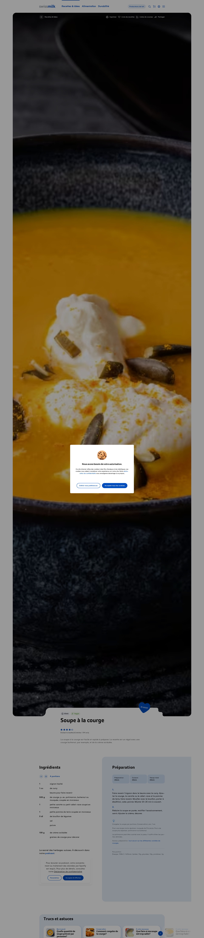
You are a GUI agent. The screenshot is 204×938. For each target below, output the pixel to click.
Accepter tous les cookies (115, 486)
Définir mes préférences (88, 486)
